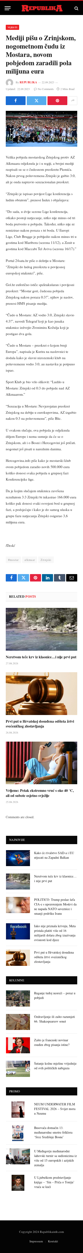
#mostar (13, 560)
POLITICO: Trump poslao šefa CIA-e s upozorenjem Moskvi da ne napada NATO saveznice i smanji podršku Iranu (55, 906)
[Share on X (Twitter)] (37, 100)
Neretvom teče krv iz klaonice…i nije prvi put (41, 656)
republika (28, 82)
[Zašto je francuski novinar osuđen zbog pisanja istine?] (18, 1045)
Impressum (36, 1241)
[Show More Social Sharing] (72, 100)
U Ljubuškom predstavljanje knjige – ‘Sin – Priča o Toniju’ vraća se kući (54, 1182)
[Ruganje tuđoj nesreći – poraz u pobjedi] (18, 998)
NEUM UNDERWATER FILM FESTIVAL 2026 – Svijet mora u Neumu (54, 1109)
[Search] (76, 8)
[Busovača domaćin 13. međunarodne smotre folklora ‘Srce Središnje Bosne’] (18, 1133)
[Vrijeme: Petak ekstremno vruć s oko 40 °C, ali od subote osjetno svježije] (41, 763)
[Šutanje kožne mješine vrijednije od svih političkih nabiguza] (18, 1069)
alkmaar (29, 560)
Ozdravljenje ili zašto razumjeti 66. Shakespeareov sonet (54, 1018)
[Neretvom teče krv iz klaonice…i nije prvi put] (41, 629)
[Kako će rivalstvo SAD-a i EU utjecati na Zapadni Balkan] (18, 858)
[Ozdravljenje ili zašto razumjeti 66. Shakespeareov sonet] (18, 1022)
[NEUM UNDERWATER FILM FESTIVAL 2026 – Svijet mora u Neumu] (18, 1109)
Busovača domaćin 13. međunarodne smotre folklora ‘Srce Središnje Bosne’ (53, 1132)
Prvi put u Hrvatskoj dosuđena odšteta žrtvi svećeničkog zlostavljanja (40, 723)
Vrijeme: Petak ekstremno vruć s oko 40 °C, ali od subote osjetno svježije (40, 793)
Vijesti (12, 27)
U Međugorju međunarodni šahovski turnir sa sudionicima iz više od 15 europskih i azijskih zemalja (55, 1158)
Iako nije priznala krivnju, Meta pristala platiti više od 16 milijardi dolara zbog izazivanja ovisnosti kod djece (55, 933)
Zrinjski (46, 560)
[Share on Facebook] (16, 100)
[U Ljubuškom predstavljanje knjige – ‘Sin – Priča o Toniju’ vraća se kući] (18, 1183)
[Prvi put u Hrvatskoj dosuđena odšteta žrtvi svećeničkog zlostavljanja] (41, 693)
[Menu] (8, 8)
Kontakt (53, 1241)
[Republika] (42, 8)
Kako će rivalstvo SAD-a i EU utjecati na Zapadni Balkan (54, 855)
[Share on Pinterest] (57, 100)
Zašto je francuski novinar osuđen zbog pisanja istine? (51, 1042)
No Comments (46, 89)
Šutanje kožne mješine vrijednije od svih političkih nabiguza (55, 1065)
